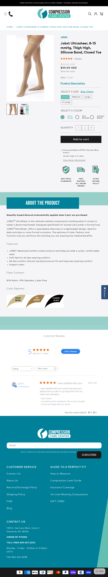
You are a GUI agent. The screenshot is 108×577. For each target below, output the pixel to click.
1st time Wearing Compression (69, 494)
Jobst (64, 37)
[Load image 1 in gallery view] (12, 109)
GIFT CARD (57, 501)
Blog (9, 508)
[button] (5, 14)
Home (10, 27)
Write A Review (71, 351)
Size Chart (86, 92)
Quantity (67, 128)
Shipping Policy (16, 494)
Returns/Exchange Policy (22, 487)
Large (87, 97)
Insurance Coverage (62, 487)
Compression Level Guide (65, 480)
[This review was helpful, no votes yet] (89, 412)
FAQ (9, 501)
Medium (76, 97)
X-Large (66, 102)
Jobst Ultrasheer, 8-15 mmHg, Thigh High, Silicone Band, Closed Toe (54, 27)
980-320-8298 (19, 557)
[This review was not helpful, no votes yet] (94, 412)
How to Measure (60, 474)
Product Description (73, 83)
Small (65, 97)
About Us (12, 480)
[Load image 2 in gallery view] (24, 109)
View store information (74, 160)
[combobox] (22, 368)
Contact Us (14, 474)
